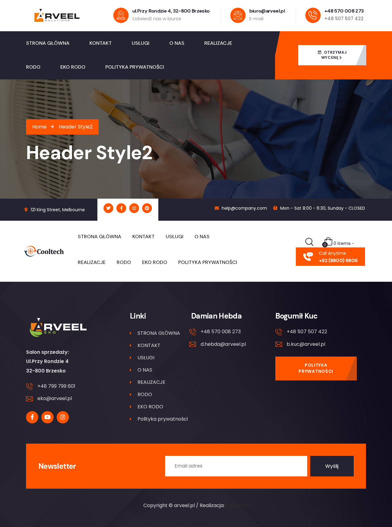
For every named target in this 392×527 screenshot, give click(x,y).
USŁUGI (146, 357)
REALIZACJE (151, 382)
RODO (145, 394)
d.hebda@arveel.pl (223, 344)
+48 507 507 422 (307, 331)
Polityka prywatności (163, 418)
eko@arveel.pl (54, 398)
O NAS (145, 369)
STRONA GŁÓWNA (159, 333)
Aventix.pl (237, 505)
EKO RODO (150, 406)
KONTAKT (149, 345)
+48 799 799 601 (56, 386)
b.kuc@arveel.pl (306, 344)
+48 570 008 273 (221, 331)
